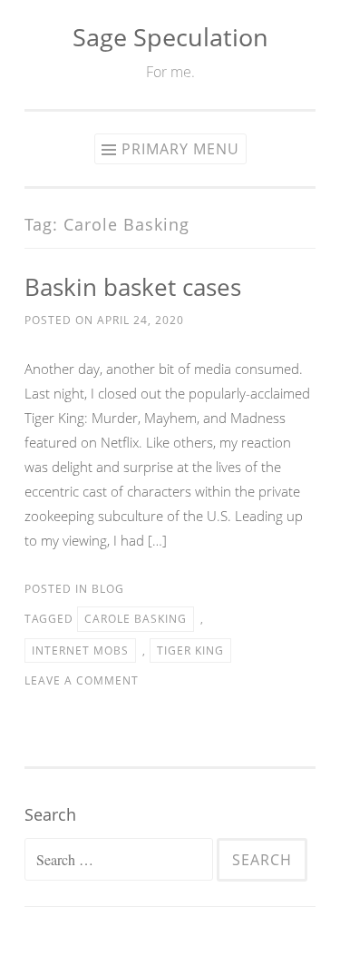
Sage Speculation (170, 37)
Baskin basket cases (132, 287)
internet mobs (80, 650)
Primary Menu (180, 149)
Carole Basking (135, 618)
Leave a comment (81, 680)
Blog (108, 588)
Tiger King (190, 650)
